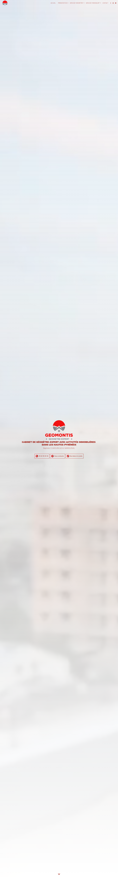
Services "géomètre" (76, 3)
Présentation (62, 3)
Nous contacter (59, 456)
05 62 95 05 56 (43, 456)
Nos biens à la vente (76, 456)
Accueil (53, 3)
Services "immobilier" (93, 3)
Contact (105, 3)
